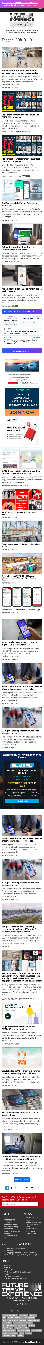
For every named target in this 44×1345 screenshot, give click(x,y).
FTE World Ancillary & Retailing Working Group (22, 1255)
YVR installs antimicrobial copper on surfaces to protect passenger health (20, 72)
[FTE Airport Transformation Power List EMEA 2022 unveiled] (22, 145)
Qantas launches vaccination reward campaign (21, 609)
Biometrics (32, 1315)
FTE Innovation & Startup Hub (16, 1248)
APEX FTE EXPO (9, 1220)
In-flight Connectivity (15, 1318)
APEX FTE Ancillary (11, 1227)
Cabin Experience (29, 1318)
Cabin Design (22, 1325)
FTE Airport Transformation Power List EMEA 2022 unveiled (21, 160)
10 (27, 1188)
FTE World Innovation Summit (11, 1223)
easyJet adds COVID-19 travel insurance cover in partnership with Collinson (21, 1072)
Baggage (20, 1336)
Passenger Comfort (8, 1336)
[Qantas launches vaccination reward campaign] (22, 597)
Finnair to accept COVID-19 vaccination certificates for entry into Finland (21, 1158)
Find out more (22, 801)
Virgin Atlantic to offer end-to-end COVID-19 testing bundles (19, 1028)
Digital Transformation (11, 132)
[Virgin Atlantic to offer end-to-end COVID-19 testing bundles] (22, 1013)
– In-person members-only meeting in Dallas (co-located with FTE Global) (20, 332)
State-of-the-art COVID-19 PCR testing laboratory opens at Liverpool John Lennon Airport (19, 578)
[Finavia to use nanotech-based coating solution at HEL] (22, 531)
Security (5, 1129)
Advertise (8, 1267)
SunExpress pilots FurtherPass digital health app (20, 204)
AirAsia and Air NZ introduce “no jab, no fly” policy (19, 513)
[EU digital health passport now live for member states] (22, 717)
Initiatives (6, 87)
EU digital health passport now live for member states (20, 732)
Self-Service (23, 1315)
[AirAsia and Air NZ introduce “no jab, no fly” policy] (22, 499)
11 (32, 1188)
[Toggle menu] (40, 9)
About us (7, 1265)
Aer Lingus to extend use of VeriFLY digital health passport (22, 290)
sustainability (6, 1323)
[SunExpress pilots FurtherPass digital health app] (22, 190)
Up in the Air (7, 999)
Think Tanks (31, 1233)
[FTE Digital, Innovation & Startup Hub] (22, 401)
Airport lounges (7, 1328)
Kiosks (22, 1333)
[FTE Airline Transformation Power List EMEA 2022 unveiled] (22, 101)
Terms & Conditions (12, 1276)
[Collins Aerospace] (22, 372)
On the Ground (21, 998)
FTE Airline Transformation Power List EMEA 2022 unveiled (20, 116)
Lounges (23, 1320)
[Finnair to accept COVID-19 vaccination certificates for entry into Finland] (22, 1143)
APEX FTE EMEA (9, 1229)
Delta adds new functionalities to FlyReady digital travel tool (18, 248)
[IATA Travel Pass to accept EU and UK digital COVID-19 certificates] (22, 629)
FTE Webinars (9, 1250)
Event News (30, 1231)
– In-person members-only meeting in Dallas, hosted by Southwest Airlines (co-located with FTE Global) (21, 342)
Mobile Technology (24, 1330)
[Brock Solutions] (22, 430)
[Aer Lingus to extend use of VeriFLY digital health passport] (22, 275)
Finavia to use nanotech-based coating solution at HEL (21, 545)
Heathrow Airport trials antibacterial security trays (20, 1114)
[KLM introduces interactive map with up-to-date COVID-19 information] (22, 458)
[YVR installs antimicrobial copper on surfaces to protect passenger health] (22, 57)
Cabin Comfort (36, 1330)
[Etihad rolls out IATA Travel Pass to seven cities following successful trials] (22, 673)
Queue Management (9, 1330)
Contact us (8, 1270)
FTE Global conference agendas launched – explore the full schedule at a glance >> (20, 4)
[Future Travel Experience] (22, 20)
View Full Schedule (21, 351)
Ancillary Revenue (33, 1320)
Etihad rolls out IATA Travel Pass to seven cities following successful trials (22, 688)
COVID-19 (31, 1325)
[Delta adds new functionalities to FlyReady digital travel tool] (22, 234)
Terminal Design (19, 1323)
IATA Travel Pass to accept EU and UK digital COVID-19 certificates (20, 643)
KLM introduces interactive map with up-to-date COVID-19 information (21, 472)
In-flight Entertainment (10, 1320)
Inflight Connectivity (21, 1328)
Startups (32, 998)
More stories (22, 1179)
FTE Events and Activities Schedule (18, 1272)
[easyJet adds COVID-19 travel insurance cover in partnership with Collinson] (22, 1057)
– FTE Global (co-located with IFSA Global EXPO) (21, 319)
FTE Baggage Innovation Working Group (20, 1253)
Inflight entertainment (9, 1333)
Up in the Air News (33, 1222)
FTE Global (8, 1218)
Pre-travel (6, 262)
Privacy (7, 1274)
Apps (4, 1318)
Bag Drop (29, 1323)
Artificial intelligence (9, 1325)
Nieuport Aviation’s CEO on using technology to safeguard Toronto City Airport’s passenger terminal (20, 929)
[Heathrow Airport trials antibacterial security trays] (22, 1099)
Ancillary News (32, 1229)
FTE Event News (8, 998)
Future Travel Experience (30, 1342)
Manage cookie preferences (15, 1278)
